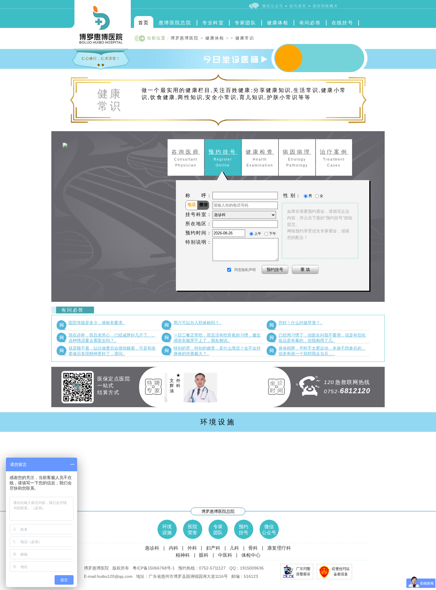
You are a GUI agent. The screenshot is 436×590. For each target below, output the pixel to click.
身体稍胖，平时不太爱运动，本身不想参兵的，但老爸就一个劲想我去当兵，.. (318, 351)
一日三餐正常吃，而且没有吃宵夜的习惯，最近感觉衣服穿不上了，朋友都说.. (213, 338)
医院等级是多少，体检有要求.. (92, 323)
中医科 (225, 555)
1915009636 (252, 568)
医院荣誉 (192, 529)
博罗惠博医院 (185, 38)
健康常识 (244, 38)
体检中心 (250, 555)
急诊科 (152, 548)
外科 (192, 548)
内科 (173, 548)
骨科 (253, 548)
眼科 (204, 555)
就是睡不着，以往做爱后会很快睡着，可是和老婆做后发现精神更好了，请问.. (108, 351)
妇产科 (213, 548)
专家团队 (246, 22)
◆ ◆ (100, 65)
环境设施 (218, 422)
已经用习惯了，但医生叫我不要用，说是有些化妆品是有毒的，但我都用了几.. (318, 338)
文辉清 (193, 385)
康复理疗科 (279, 548)
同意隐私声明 (245, 270)
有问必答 (310, 22)
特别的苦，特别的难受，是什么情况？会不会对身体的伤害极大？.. (213, 351)
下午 (272, 233)
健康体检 (278, 22)
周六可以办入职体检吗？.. (193, 323)
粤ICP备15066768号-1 (154, 568)
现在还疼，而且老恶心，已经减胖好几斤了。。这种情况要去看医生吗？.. (108, 338)
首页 (143, 22)
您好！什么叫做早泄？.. (296, 323)
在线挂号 (343, 22)
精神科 (183, 555)
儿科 (234, 548)
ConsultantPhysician (185, 158)
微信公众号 (269, 529)
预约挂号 (243, 529)
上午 (257, 233)
